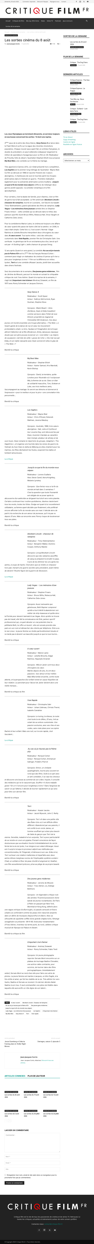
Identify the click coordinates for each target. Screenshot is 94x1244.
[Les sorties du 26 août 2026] (13, 1087)
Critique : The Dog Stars (79, 62)
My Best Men (9, 1013)
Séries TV (50, 21)
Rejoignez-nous (54, 1)
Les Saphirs (36, 1011)
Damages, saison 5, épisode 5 (49, 1041)
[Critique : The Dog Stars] (66, 65)
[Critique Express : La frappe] (66, 91)
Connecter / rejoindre (29, 1)
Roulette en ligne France (72, 144)
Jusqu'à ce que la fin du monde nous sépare (19, 1008)
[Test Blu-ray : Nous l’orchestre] (66, 102)
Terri (27, 1013)
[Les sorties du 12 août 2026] (51, 1087)
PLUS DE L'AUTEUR (36, 1076)
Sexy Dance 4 (20, 1013)
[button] (86, 21)
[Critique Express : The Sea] (66, 83)
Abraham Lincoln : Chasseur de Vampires (34, 1002)
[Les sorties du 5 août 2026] (13, 1106)
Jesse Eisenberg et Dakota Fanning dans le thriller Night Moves (15, 1043)
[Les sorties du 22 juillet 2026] (51, 1106)
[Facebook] (76, 1)
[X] (84, 1)
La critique (9, 459)
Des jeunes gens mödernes (39, 1005)
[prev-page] (6, 1120)
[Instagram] (80, 1)
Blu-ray (73, 104)
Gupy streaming (69, 139)
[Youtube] (87, 1)
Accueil (8, 21)
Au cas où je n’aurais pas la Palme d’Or (17, 1005)
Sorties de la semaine (13, 26)
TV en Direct (68, 137)
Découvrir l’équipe (42, 1)
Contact (63, 1)
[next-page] (9, 1120)
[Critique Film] (47, 10)
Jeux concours (67, 21)
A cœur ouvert (15, 1002)
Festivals (58, 21)
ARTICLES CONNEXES (15, 1076)
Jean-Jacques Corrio (13, 44)
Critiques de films (18, 21)
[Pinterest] (17, 49)
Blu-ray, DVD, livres (32, 21)
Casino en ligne (69, 142)
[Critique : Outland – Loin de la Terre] (66, 111)
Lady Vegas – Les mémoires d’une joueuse (18, 1011)
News (43, 21)
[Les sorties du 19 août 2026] (32, 1087)
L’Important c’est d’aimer (50, 1011)
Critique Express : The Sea (79, 80)
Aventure (73, 65)
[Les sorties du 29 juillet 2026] (32, 1106)
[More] (28, 49)
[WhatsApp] (22, 49)
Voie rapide (35, 1013)
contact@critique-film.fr (53, 1224)
